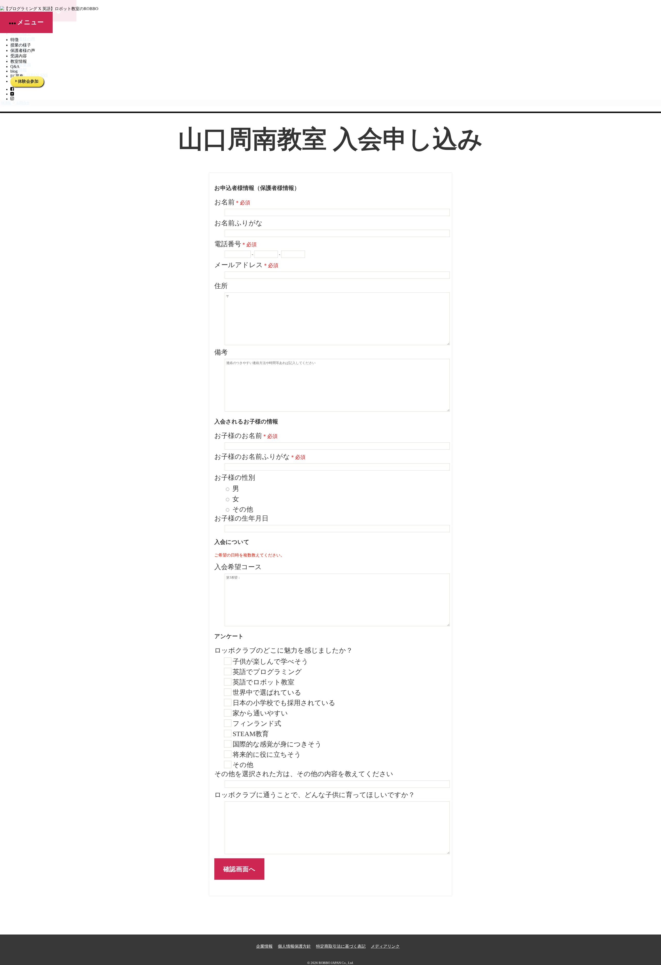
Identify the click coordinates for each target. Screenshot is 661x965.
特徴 (14, 39)
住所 (221, 286)
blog (14, 71)
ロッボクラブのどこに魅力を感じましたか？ (283, 650)
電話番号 (235, 244)
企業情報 (264, 946)
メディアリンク (385, 946)
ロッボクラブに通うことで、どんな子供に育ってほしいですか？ (314, 795)
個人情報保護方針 (294, 946)
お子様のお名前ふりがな (259, 456)
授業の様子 (20, 45)
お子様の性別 (234, 477)
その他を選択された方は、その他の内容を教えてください (303, 774)
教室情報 (18, 61)
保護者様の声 (22, 50)
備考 (221, 352)
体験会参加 (28, 81)
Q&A (15, 66)
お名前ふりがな (238, 223)
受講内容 (18, 56)
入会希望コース (238, 567)
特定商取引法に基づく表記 (341, 946)
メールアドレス (246, 265)
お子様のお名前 (246, 435)
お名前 (232, 202)
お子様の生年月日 (241, 518)
